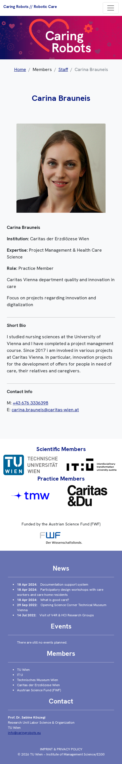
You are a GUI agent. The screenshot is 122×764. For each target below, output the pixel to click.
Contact (61, 701)
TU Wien (23, 669)
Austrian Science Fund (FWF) (39, 690)
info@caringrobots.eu (24, 732)
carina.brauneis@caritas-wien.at (45, 410)
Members (61, 653)
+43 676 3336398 (30, 403)
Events (61, 626)
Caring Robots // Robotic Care (30, 6)
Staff (63, 69)
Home (20, 69)
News (61, 568)
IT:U (20, 675)
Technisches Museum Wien (37, 680)
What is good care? (54, 600)
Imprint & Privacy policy (61, 749)
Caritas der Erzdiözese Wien (38, 685)
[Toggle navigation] (111, 8)
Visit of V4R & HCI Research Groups (66, 615)
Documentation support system (64, 584)
